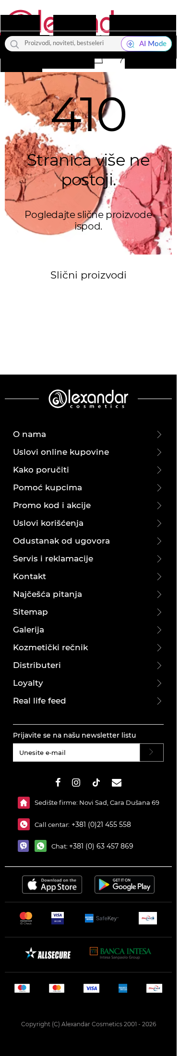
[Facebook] (58, 784)
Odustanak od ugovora (61, 541)
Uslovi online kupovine (61, 452)
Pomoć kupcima (47, 487)
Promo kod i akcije (52, 505)
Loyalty (28, 683)
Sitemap (30, 612)
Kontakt (29, 576)
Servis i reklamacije (53, 558)
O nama (29, 434)
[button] (97, 57)
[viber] (26, 846)
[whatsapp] (43, 846)
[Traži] (14, 43)
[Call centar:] (26, 824)
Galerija (28, 629)
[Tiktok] (96, 784)
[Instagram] (76, 784)
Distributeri (37, 665)
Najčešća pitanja (47, 594)
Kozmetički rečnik (50, 647)
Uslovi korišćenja (48, 523)
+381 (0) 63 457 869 (101, 846)
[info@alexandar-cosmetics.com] (116, 784)
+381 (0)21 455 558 (100, 824)
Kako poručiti (41, 469)
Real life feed (39, 700)
